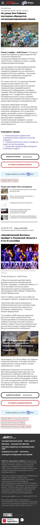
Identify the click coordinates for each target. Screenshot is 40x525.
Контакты (24, 452)
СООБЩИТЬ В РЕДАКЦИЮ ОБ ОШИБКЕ (17, 455)
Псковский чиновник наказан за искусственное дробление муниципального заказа (20, 211)
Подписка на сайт (10, 452)
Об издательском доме (12, 441)
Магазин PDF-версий (20, 444)
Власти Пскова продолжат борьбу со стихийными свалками (22, 197)
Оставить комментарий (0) (20, 165)
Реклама (5, 444)
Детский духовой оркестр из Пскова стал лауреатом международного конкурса (19, 343)
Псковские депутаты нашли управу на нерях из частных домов (20, 143)
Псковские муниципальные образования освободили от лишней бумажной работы (23, 216)
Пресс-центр (29, 441)
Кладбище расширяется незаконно (21, 203)
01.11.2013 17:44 (6, 8)
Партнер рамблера (19, 515)
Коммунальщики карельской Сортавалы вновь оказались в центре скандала (19, 138)
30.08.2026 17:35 (6, 228)
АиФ (2, 49)
